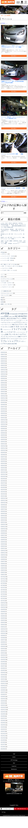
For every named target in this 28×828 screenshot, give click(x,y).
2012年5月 (3, 722)
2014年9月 (3, 661)
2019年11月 (3, 526)
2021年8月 (3, 480)
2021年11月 (3, 474)
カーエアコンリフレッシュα (6, 278)
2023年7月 (3, 430)
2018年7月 (3, 561)
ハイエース (11, 332)
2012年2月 (3, 729)
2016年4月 (3, 620)
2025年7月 (3, 380)
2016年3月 (3, 622)
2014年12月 (3, 655)
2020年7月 (3, 509)
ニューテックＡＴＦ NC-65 (8, 256)
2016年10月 (3, 607)
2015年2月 (3, 650)
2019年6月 (3, 537)
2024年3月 (3, 413)
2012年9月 (3, 714)
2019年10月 (3, 528)
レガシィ (23, 341)
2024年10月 (3, 400)
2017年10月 (3, 581)
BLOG (14, 757)
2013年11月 (3, 683)
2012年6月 (3, 720)
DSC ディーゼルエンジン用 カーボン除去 (11, 266)
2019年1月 (3, 548)
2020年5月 (3, 513)
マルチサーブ (3, 281)
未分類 (2, 302)
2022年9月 (3, 452)
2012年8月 (3, 716)
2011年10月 (3, 738)
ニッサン (4, 332)
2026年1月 (3, 367)
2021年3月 (3, 491)
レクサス (4, 343)
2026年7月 (3, 354)
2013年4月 (3, 698)
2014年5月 (3, 670)
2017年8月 (3, 585)
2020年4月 (3, 515)
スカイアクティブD (6, 268)
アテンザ (3, 320)
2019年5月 (3, 539)
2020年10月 (3, 502)
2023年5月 (3, 435)
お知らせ (2, 276)
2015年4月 (3, 646)
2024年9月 (3, 402)
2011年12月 (3, 733)
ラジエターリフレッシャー (20, 338)
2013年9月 (3, 687)
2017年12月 (3, 576)
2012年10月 (3, 711)
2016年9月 (3, 609)
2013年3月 (3, 700)
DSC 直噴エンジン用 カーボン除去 (9, 264)
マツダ (23, 336)
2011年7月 (3, 744)
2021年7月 (3, 483)
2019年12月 (3, 524)
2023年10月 (3, 424)
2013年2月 (3, 703)
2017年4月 (3, 594)
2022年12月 (3, 446)
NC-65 (18, 316)
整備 (2, 299)
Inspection (14, 766)
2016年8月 (3, 611)
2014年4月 (3, 672)
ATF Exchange (14, 760)
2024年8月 (3, 404)
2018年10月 (3, 555)
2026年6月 (3, 356)
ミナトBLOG (7, 15)
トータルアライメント (7, 329)
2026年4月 (3, 361)
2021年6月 (3, 485)
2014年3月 (3, 674)
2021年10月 (3, 476)
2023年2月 (3, 441)
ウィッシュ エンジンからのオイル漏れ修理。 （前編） (13, 188)
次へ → (5, 23)
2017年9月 (3, 583)
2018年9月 (3, 557)
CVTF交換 (20, 314)
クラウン (18, 322)
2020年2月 (3, 520)
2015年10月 (3, 633)
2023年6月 (3, 432)
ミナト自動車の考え (5, 291)
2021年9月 (3, 478)
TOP (2, 15)
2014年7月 (3, 666)
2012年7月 (3, 718)
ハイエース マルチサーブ (7, 284)
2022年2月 (3, 467)
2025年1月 (3, 393)
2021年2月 (3, 493)
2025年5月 (3, 385)
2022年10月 (3, 450)
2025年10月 (3, 374)
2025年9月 (3, 376)
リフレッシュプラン (5, 295)
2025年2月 (3, 391)
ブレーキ (11, 334)
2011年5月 (3, 748)
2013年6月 (3, 694)
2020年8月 (3, 507)
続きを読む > (14, 55)
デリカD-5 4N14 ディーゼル (8, 270)
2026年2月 (3, 365)
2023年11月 (3, 422)
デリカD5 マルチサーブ (7, 282)
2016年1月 (3, 626)
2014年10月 (3, 659)
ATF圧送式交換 (13, 314)
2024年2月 (3, 415)
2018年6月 (3, 563)
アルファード (9, 320)
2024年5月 (3, 411)
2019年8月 (3, 533)
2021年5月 (3, 487)
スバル (2, 326)
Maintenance (14, 769)
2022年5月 (3, 461)
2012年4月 (3, 724)
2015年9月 (3, 635)
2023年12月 (3, 419)
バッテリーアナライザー (20, 332)
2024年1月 (3, 417)
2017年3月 (3, 596)
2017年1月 (3, 600)
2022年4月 (3, 463)
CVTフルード (5, 254)
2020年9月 (3, 504)
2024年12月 (3, 395)
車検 (15, 343)
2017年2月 (3, 598)
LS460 (13, 316)
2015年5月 (3, 644)
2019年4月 (3, 541)
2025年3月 (3, 389)
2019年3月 (3, 544)
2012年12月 (3, 707)
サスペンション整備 (9, 324)
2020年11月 (3, 500)
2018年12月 (3, 550)
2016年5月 (3, 618)
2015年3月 (3, 648)
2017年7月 (3, 587)
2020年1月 (3, 522)
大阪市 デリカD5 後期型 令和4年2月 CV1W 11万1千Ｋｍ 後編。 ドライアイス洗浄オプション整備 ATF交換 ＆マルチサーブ (13, 242)
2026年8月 (3, 352)
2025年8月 (3, 378)
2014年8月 (3, 663)
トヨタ (16, 327)
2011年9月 (3, 740)
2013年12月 (3, 681)
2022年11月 (3, 448)
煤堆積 (12, 343)
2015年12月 (3, 629)
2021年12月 (3, 472)
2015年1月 (3, 653)
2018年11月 (3, 552)
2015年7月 (3, 639)
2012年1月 (3, 731)
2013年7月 (3, 692)
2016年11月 (3, 605)
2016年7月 (3, 613)
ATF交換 (2, 252)
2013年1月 (3, 705)
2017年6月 (3, 589)
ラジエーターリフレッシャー (7, 293)
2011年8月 (3, 742)
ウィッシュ (23, 320)
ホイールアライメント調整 (13, 336)
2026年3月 (3, 363)
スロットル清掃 (9, 326)
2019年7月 (3, 535)
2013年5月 (3, 696)
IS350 (10, 316)
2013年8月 (3, 690)
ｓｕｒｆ (2, 274)
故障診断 (9, 343)
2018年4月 (3, 568)
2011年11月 (3, 735)
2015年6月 (3, 642)
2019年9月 (3, 531)
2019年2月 (3, 546)
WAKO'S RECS (5, 318)
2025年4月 (3, 387)
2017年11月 (3, 578)
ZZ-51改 (13, 318)
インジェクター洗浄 (17, 320)
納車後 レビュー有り (5, 304)
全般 (2, 297)
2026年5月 (3, 358)
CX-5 (25, 314)
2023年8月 (3, 428)
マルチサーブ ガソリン (7, 287)
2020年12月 (3, 498)
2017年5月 (3, 592)
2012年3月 (3, 727)
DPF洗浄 (2, 316)
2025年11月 (3, 371)
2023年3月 (3, 439)
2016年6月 (3, 616)
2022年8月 (3, 454)
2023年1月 (3, 443)
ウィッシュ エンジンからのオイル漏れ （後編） (12, 153)
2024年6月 (3, 409)
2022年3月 (3, 465)
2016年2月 (3, 624)
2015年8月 (3, 637)
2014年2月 (3, 677)
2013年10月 (3, 685)
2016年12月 (3, 602)
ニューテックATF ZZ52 (7, 260)
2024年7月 (3, 406)
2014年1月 (3, 679)
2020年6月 (3, 511)
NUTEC (24, 316)
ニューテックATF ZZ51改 (7, 258)
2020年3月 (3, 517)
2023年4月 (3, 437)
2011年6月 (3, 746)
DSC (6, 316)
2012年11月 (3, 709)
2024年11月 (3, 398)
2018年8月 (3, 559)
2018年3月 (3, 570)
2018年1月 (3, 574)
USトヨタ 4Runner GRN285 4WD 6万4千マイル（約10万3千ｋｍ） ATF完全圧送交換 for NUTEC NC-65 (13, 231)
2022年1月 (3, 470)
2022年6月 (3, 459)
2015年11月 (3, 631)
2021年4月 (3, 489)
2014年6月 (3, 668)
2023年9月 (3, 426)
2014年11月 (3, 657)
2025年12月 (3, 369)
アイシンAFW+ (21, 318)
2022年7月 (3, 456)
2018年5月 (3, 565)
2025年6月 (3, 382)
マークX (11, 338)
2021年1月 (3, 496)
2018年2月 (3, 572)
